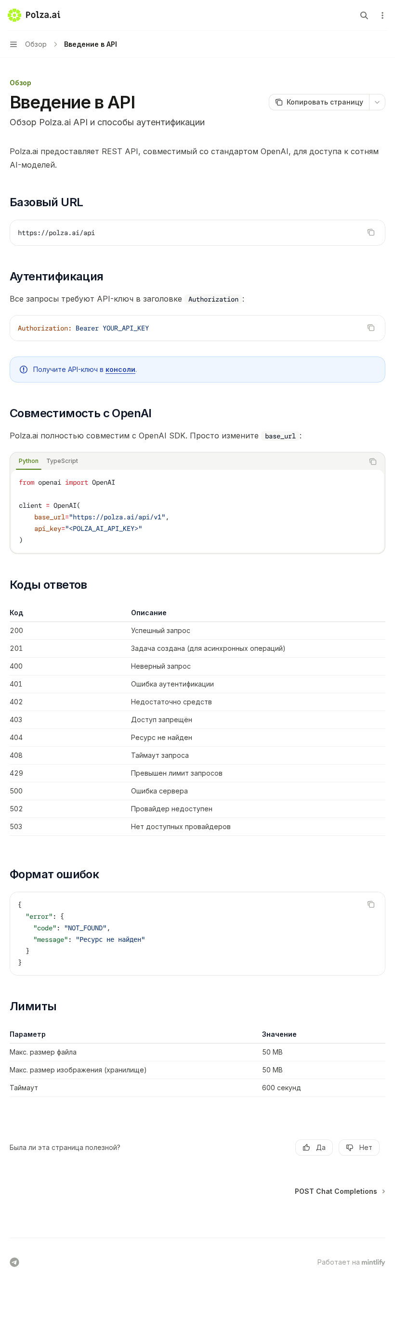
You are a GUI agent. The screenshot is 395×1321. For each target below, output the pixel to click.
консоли (120, 369)
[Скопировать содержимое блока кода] (371, 232)
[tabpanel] (197, 511)
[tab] (28, 461)
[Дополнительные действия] (382, 15)
